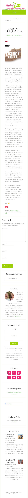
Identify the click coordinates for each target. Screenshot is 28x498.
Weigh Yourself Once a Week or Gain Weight (10, 460)
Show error (14, 421)
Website (4, 258)
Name (4, 244)
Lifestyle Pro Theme (17, 492)
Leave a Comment (18, 35)
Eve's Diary (12, 210)
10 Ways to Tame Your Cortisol (10, 435)
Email (4, 251)
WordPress (17, 493)
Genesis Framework (10, 493)
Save (7, 41)
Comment (4, 229)
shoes (6, 213)
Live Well (16, 210)
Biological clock (13, 212)
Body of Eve (14, 6)
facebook (19, 212)
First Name (14, 335)
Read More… (18, 316)
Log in (21, 493)
